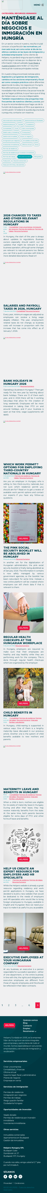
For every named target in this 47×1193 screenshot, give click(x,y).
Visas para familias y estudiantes (13, 165)
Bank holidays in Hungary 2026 (17, 382)
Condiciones (19, 1183)
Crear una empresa (27, 128)
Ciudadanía (30, 124)
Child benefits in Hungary (17, 714)
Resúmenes (28, 1031)
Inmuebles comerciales (30, 140)
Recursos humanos (24, 156)
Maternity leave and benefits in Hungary (21, 790)
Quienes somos (30, 1020)
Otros (36, 144)
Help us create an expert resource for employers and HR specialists (21, 873)
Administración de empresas (12, 120)
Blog (25, 1023)
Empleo (26, 1028)
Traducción (6, 161)
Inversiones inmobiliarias (11, 144)
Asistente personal (9, 124)
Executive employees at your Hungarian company (23, 960)
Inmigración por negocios (11, 140)
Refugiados (37, 156)
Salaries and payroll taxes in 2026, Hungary (22, 307)
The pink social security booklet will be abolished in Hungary (22, 552)
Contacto (27, 1026)
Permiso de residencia (10, 148)
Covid (16, 128)
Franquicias (26, 132)
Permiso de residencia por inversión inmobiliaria (18, 152)
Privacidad (8, 1183)
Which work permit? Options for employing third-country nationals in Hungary (22, 469)
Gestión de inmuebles (10, 136)
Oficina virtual (27, 144)
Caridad (20, 124)
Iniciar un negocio (26, 136)
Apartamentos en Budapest (34, 120)
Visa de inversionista (19, 161)
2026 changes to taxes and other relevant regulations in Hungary (22, 220)
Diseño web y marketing (11, 132)
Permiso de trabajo (9, 156)
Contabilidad (7, 128)
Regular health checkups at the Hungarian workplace (22, 640)
